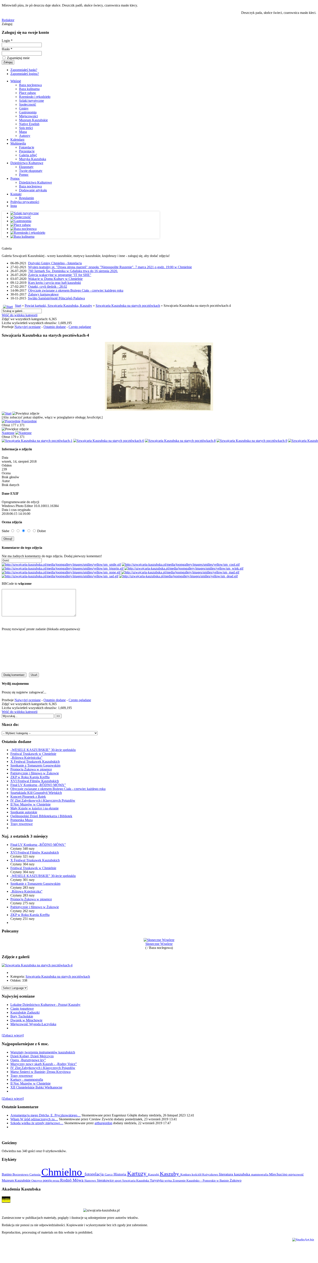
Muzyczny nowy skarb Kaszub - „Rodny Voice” (43, 1064)
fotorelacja (95, 1174)
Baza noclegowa (30, 85)
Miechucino (278, 1174)
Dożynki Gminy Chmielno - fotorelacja (55, 263)
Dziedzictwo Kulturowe (26, 163)
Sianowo (90, 1180)
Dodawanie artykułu (33, 190)
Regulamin (26, 198)
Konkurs (186, 1174)
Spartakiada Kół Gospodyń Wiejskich (36, 793)
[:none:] (61, 572)
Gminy (24, 108)
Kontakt (15, 194)
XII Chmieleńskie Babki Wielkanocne (36, 1087)
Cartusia (35, 1174)
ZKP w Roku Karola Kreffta (30, 777)
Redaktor (8, 20)
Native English (29, 124)
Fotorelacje (26, 147)
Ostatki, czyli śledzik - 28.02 (47, 286)
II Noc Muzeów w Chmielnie (30, 804)
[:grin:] (63, 568)
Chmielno (63, 1172)
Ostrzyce (37, 1180)
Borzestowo (21, 1174)
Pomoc (24, 174)
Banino (7, 1174)
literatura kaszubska (235, 1174)
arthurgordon (103, 1123)
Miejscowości (28, 116)
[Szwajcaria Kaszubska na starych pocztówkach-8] (180, 441)
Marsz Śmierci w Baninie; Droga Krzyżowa (40, 1072)
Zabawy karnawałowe (43, 294)
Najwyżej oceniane (27, 327)
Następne (8, 433)
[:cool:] (181, 564)
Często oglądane (80, 327)
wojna (168, 1180)
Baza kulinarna (29, 89)
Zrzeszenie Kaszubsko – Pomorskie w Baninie (201, 1180)
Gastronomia (28, 112)
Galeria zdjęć (28, 155)
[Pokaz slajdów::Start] (6, 413)
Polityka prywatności (24, 202)
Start (18, 305)
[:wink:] (183, 568)
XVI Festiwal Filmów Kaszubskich (34, 781)
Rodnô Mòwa (72, 1180)
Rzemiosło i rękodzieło (34, 97)
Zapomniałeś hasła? (23, 70)
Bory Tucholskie (21, 1016)
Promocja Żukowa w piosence (31, 769)
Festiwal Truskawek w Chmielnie (33, 754)
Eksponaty (26, 167)
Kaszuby (170, 1174)
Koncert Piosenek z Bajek (28, 796)
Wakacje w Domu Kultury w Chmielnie (55, 279)
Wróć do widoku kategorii (19, 315)
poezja (48, 1180)
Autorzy (24, 135)
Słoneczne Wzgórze (159, 944)
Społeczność (27, 104)
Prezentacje (27, 151)
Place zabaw (27, 93)
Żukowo (235, 1180)
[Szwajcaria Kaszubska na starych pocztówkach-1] (37, 441)
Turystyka (157, 1180)
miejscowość (296, 1174)
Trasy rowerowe (21, 824)
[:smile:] (61, 564)
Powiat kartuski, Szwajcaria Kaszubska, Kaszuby (58, 305)
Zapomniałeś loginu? (24, 74)
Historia (120, 1174)
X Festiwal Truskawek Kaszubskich (35, 761)
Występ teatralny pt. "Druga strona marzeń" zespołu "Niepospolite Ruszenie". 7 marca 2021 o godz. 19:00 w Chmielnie (110, 267)
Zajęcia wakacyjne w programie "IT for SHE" (59, 275)
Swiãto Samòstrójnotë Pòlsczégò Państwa (56, 298)
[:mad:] (180, 572)
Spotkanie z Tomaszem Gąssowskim (35, 765)
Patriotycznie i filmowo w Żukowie (34, 773)
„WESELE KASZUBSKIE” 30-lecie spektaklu (43, 750)
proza (56, 1180)
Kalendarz (17, 139)
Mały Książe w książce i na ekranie (34, 808)
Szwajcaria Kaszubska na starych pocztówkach (128, 305)
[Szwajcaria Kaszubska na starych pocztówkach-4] (37, 965)
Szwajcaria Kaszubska (136, 1180)
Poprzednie (29, 421)
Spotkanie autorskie (23, 812)
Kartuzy (137, 1173)
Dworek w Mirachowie (26, 1020)
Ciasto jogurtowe (22, 1008)
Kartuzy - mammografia (26, 1079)
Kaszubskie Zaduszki (25, 1012)
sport (118, 1180)
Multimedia (18, 143)
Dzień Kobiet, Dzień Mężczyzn (32, 1056)
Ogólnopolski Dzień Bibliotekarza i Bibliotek (41, 816)
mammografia (260, 1174)
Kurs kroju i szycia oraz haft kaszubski (54, 282)
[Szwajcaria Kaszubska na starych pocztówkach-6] (108, 441)
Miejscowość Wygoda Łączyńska (33, 1024)
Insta (13, 206)
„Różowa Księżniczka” (26, 757)
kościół (197, 1174)
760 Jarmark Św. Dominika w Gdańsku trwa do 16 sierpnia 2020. (73, 271)
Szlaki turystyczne (31, 100)
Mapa (23, 132)
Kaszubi (154, 1174)
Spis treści (26, 128)
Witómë (15, 81)
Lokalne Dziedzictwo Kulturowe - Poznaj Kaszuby (45, 1004)
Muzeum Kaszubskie (33, 120)
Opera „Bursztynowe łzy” (28, 1060)
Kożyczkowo (210, 1174)
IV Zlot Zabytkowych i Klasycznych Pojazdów (42, 800)
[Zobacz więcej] (13, 1035)
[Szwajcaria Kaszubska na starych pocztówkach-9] (252, 441)
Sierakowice (106, 1180)
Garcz (109, 1174)
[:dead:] (178, 576)
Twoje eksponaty (30, 171)
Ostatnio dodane (54, 327)
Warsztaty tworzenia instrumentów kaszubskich (42, 1052)
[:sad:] (60, 576)
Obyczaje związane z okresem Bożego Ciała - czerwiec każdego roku (75, 290)
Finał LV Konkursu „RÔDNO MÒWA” (38, 785)
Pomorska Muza (21, 820)
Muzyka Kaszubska (32, 159)
